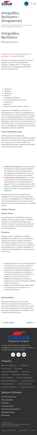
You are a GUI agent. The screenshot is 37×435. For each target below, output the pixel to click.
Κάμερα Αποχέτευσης (28, 387)
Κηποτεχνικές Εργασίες (9, 381)
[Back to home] (6, 3)
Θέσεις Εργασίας (7, 400)
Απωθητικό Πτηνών (27, 381)
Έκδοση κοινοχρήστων (9, 365)
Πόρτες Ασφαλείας (7, 384)
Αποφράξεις (19, 27)
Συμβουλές (5, 403)
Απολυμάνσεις (6, 368)
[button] (32, 3)
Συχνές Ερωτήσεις (7, 406)
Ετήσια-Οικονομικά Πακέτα (10, 409)
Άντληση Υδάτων (7, 378)
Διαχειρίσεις (26, 371)
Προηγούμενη (9, 322)
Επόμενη (29, 322)
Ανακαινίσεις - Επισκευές (20, 375)
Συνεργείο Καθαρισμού (24, 378)
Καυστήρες (18, 368)
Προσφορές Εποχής (8, 412)
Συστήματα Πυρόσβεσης (9, 371)
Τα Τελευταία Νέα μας (8, 397)
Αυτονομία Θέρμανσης (9, 387)
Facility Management (25, 384)
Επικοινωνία (5, 415)
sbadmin (16, 25)
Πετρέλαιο (5, 375)
